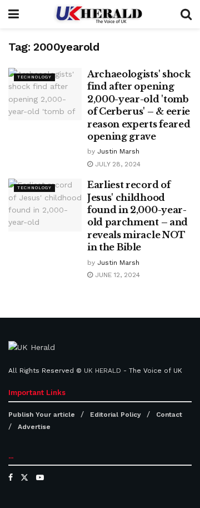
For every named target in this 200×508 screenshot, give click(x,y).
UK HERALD (102, 370)
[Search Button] (186, 14)
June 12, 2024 (116, 275)
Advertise (34, 427)
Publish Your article (41, 414)
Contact (169, 414)
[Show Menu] (13, 14)
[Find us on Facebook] (10, 477)
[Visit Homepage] (100, 14)
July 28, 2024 (117, 164)
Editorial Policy (115, 414)
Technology (34, 77)
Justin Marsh (118, 151)
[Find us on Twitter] (24, 477)
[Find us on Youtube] (40, 477)
